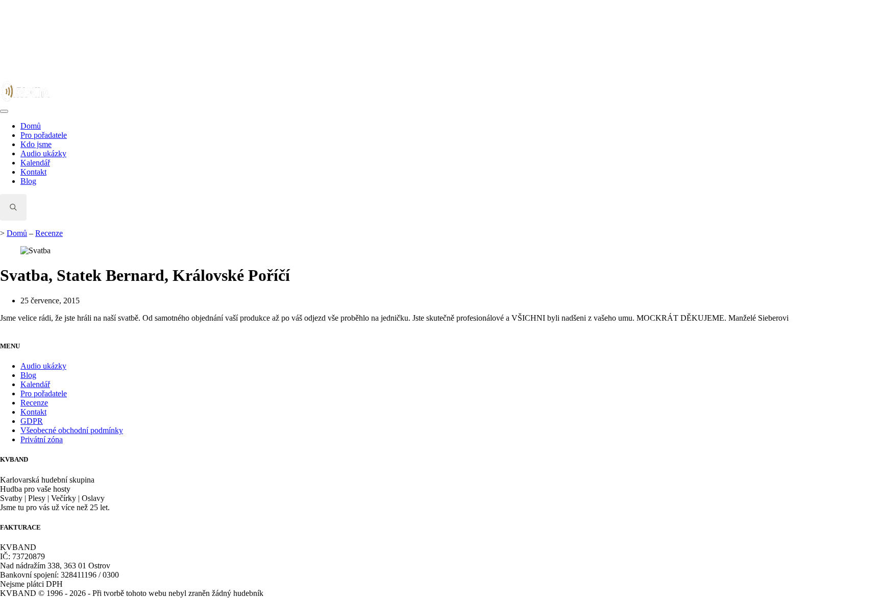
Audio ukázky (43, 153)
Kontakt (33, 172)
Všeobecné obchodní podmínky (71, 430)
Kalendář (35, 162)
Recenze (49, 233)
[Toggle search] (13, 207)
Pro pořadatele (43, 135)
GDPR (31, 421)
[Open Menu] (4, 111)
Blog (28, 181)
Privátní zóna (41, 439)
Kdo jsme (36, 144)
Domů (30, 126)
